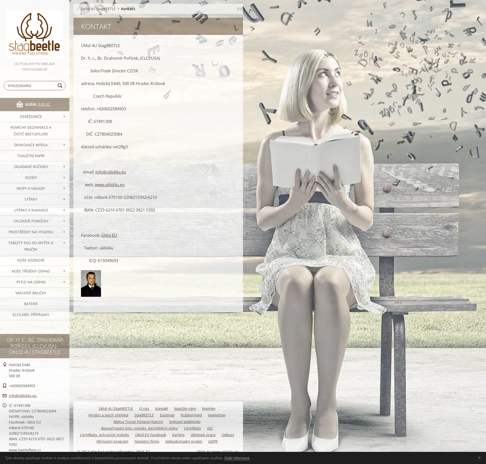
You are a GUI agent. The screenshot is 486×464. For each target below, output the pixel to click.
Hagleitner (217, 415)
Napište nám (185, 408)
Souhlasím (480, 457)
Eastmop (167, 415)
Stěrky (31, 199)
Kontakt (161, 408)
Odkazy (228, 434)
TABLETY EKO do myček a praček (30, 246)
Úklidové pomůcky (31, 221)
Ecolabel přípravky (31, 314)
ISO (210, 428)
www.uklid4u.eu (110, 184)
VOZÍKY (31, 177)
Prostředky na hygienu (31, 231)
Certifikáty (192, 428)
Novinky (208, 408)
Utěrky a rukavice (31, 210)
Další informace (237, 458)
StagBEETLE (144, 415)
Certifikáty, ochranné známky (104, 434)
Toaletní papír (31, 155)
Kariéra (178, 434)
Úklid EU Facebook (150, 434)
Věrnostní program (112, 441)
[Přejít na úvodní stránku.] (34, 30)
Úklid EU (109, 235)
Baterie (31, 303)
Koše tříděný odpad (31, 271)
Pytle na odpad (31, 282)
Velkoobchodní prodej (183, 441)
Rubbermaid (191, 415)
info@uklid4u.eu (110, 172)
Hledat (60, 85)
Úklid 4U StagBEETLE (98, 8)
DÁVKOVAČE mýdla (31, 144)
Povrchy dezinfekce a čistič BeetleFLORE (30, 130)
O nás (144, 408)
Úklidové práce (203, 434)
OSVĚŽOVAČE (31, 116)
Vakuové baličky (30, 292)
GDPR (213, 441)
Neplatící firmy (146, 441)
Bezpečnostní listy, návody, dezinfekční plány (139, 428)
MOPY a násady (31, 188)
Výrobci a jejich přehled (108, 415)
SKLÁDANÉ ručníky (31, 166)
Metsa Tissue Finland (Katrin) (138, 421)
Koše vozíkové (31, 260)
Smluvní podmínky (184, 421)
